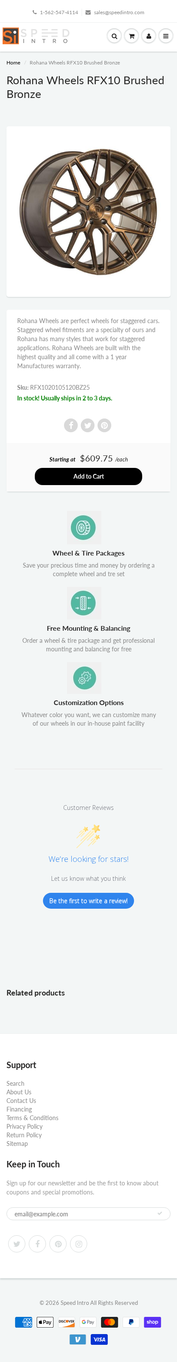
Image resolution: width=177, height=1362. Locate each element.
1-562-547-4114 (59, 12)
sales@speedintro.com (119, 12)
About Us (18, 1092)
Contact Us (21, 1100)
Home (13, 62)
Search (15, 1083)
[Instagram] (78, 1243)
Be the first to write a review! (88, 901)
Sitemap (17, 1143)
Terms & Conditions (32, 1117)
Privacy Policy (24, 1126)
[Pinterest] (58, 1243)
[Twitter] (16, 1243)
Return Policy (24, 1135)
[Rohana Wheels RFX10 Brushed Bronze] (88, 210)
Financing (19, 1109)
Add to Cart (88, 476)
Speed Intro (75, 1302)
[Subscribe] (160, 1213)
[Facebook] (37, 1243)
